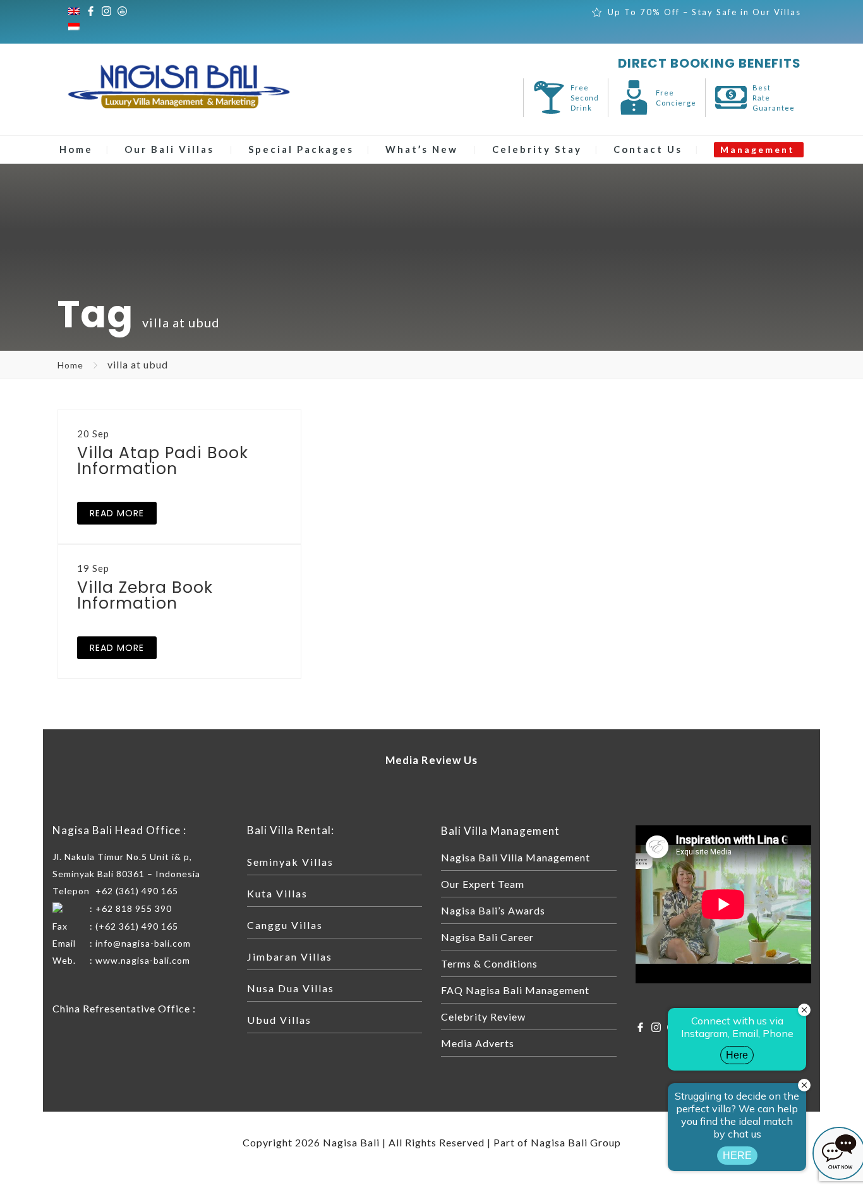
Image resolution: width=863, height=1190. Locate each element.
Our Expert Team (482, 884)
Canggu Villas (285, 925)
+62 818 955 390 (133, 908)
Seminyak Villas (290, 862)
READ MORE (117, 513)
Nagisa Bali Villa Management (515, 857)
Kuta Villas (277, 893)
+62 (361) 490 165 (136, 890)
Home (76, 149)
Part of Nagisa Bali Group (557, 1142)
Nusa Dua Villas (290, 988)
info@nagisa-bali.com (143, 943)
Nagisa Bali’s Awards (493, 910)
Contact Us (647, 149)
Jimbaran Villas (289, 956)
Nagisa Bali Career (487, 937)
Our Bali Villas (169, 149)
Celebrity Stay (537, 149)
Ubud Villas (279, 1020)
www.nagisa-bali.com (142, 960)
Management (757, 149)
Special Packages (301, 149)
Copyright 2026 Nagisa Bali (311, 1142)
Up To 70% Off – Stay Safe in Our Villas (704, 12)
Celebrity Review (483, 1017)
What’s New (421, 149)
